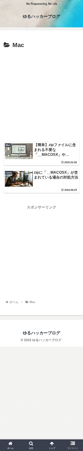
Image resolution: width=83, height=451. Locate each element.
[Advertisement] (41, 94)
